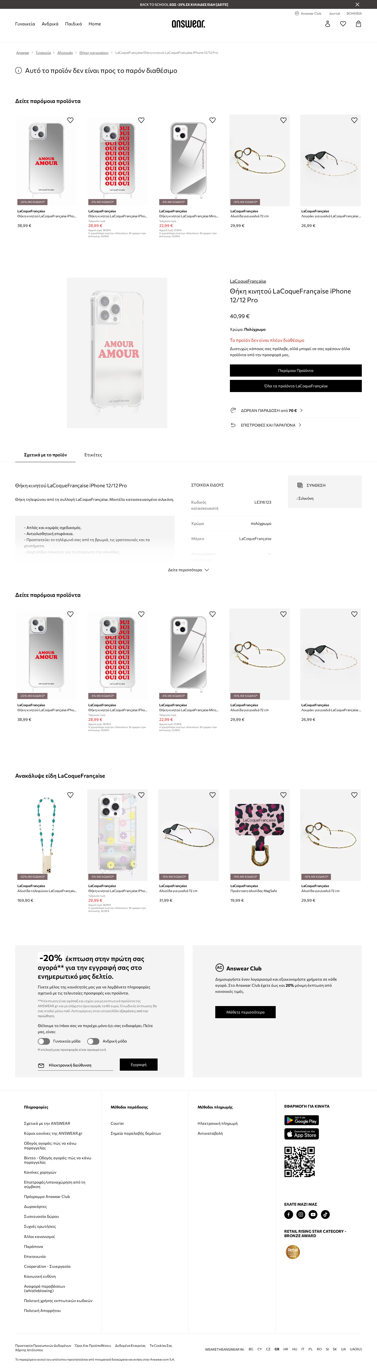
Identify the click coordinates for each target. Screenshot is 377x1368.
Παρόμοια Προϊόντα (296, 370)
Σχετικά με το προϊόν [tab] (45, 454)
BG (251, 1340)
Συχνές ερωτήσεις (40, 1226)
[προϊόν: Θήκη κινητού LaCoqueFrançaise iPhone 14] (117, 160)
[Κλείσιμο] (357, 4)
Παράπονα (33, 1246)
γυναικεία (25, 23)
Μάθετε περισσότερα (245, 1012)
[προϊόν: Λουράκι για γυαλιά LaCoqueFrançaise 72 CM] (330, 160)
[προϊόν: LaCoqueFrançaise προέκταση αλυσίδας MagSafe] (259, 835)
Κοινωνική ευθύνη (40, 1276)
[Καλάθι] (358, 23)
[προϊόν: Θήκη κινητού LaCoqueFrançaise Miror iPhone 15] (188, 160)
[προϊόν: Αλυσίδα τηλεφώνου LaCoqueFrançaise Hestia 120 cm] (46, 835)
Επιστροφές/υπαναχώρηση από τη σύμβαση (54, 1184)
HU (294, 1340)
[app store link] (301, 1133)
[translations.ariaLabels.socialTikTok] (325, 1215)
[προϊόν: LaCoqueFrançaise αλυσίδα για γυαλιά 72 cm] (259, 160)
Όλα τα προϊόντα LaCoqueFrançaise (296, 385)
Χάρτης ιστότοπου (29, 1341)
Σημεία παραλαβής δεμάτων (136, 1133)
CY (259, 1340)
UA (343, 1340)
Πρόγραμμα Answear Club (47, 1196)
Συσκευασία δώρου (41, 1216)
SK (335, 1340)
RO (319, 1340)
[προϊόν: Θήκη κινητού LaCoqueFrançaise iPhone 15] (46, 160)
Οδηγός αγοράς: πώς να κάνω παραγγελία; (50, 1145)
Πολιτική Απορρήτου (42, 1310)
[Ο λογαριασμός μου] (327, 23)
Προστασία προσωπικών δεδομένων (43, 1336)
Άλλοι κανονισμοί (39, 1236)
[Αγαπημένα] (343, 23)
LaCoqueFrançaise (248, 281)
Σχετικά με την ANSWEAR (47, 1123)
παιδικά (73, 23)
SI (327, 1340)
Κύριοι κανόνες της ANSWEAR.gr (53, 1133)
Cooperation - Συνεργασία (47, 1266)
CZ (268, 1340)
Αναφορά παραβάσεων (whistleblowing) (44, 1288)
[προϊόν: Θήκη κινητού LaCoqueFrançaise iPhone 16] (117, 835)
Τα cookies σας (161, 1336)
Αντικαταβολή (210, 1133)
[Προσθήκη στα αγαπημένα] (70, 120)
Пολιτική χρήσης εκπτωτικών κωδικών (58, 1300)
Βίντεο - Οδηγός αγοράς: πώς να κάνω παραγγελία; (57, 1160)
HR (285, 1340)
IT (302, 1340)
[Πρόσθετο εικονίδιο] (292, 1252)
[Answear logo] (188, 24)
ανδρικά (50, 23)
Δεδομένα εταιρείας (130, 1336)
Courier (117, 1123)
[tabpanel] (188, 518)
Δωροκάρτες (35, 1206)
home (95, 23)
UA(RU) (356, 1340)
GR (277, 1340)
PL (311, 1340)
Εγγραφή (139, 1064)
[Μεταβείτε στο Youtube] (313, 1214)
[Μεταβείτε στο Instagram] (300, 1214)
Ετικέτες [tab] (93, 454)
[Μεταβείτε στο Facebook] (288, 1214)
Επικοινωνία (35, 1256)
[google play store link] (301, 1120)
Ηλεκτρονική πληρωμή (218, 1123)
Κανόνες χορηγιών (40, 1172)
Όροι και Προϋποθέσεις (93, 1336)
